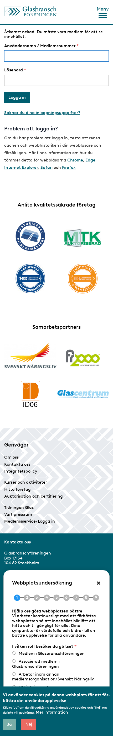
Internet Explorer (21, 167)
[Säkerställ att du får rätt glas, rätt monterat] (82, 238)
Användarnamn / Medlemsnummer (39, 45)
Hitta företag (17, 489)
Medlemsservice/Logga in (29, 521)
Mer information (52, 712)
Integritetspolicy (20, 471)
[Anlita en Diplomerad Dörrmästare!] (82, 278)
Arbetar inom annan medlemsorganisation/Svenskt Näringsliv (53, 676)
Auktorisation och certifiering (33, 496)
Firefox (69, 167)
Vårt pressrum (18, 514)
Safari (46, 167)
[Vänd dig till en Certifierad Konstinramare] (30, 278)
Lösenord (13, 70)
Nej (28, 724)
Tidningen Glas (19, 507)
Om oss (11, 457)
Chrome (75, 160)
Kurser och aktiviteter (25, 482)
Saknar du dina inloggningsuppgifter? (42, 112)
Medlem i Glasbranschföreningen (52, 653)
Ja (9, 724)
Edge (90, 160)
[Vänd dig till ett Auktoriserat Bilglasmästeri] (30, 236)
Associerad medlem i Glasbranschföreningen (36, 664)
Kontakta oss (17, 464)
